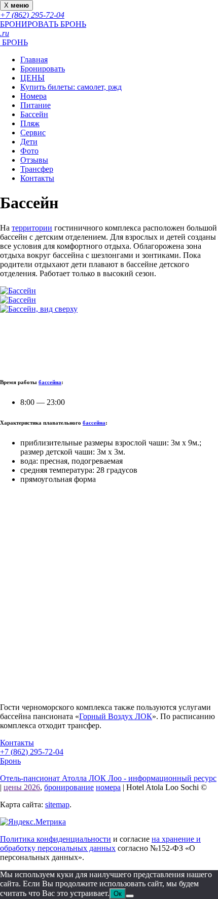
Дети (29, 141)
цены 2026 (22, 787)
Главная (34, 59)
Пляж (30, 123)
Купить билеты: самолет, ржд (71, 87)
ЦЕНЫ (32, 77)
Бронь (10, 761)
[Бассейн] (18, 290)
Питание (35, 105)
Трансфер (36, 169)
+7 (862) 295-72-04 (31, 751)
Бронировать (42, 68)
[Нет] (130, 895)
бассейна (50, 382)
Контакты (37, 178)
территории (32, 227)
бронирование (69, 787)
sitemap (57, 804)
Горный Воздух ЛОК (115, 716)
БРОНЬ (14, 42)
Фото (29, 150)
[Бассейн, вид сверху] (39, 309)
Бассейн (34, 114)
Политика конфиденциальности (55, 839)
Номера (33, 96)
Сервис (33, 132)
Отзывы (34, 160)
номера (108, 787)
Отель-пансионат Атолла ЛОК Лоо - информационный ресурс (108, 778)
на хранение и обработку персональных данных (100, 843)
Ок (118, 893)
